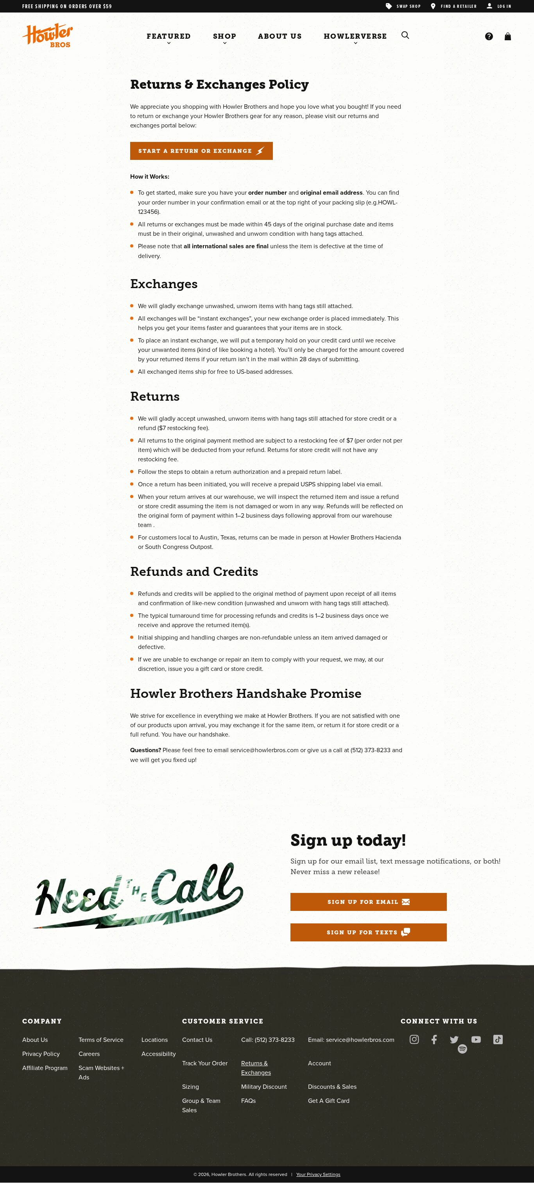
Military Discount (264, 1086)
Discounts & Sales (332, 1086)
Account (319, 1063)
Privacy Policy (41, 1053)
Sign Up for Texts (362, 932)
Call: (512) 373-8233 (268, 1039)
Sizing (190, 1086)
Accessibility (159, 1053)
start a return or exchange (195, 151)
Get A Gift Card (328, 1100)
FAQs (248, 1100)
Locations (155, 1039)
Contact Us (197, 1039)
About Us (35, 1039)
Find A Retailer (459, 6)
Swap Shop (409, 6)
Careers (89, 1053)
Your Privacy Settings (318, 1174)
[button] (506, 36)
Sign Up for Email (363, 902)
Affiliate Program (45, 1067)
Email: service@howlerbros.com (351, 1039)
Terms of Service (101, 1039)
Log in (505, 6)
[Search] (405, 35)
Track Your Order (205, 1063)
